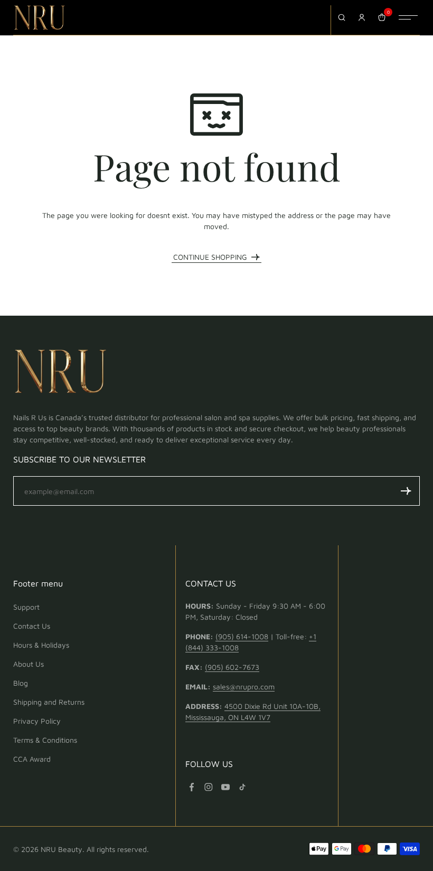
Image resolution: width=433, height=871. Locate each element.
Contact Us (31, 625)
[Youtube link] (225, 787)
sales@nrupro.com (244, 686)
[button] (406, 491)
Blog (20, 682)
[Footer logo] (60, 373)
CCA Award (32, 758)
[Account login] (361, 17)
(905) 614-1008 (241, 636)
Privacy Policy (37, 720)
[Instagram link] (208, 787)
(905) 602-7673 (232, 666)
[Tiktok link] (242, 787)
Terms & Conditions (45, 739)
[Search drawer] (341, 17)
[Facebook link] (191, 787)
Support (26, 606)
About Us (28, 663)
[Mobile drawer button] (408, 17)
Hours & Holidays (41, 644)
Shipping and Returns (48, 701)
